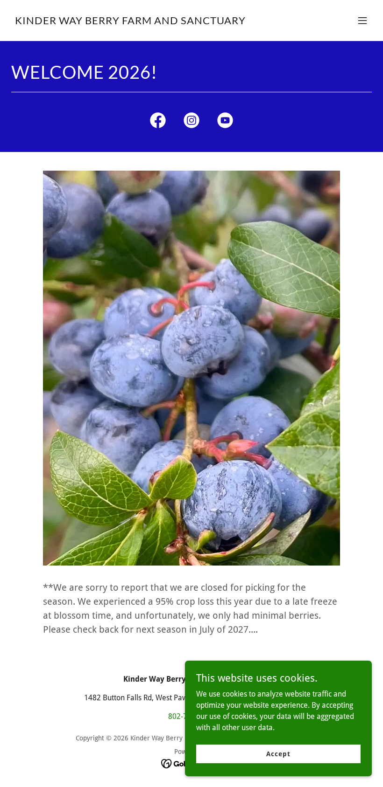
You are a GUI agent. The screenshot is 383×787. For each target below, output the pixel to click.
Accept (278, 753)
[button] (362, 20)
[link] (130, 21)
